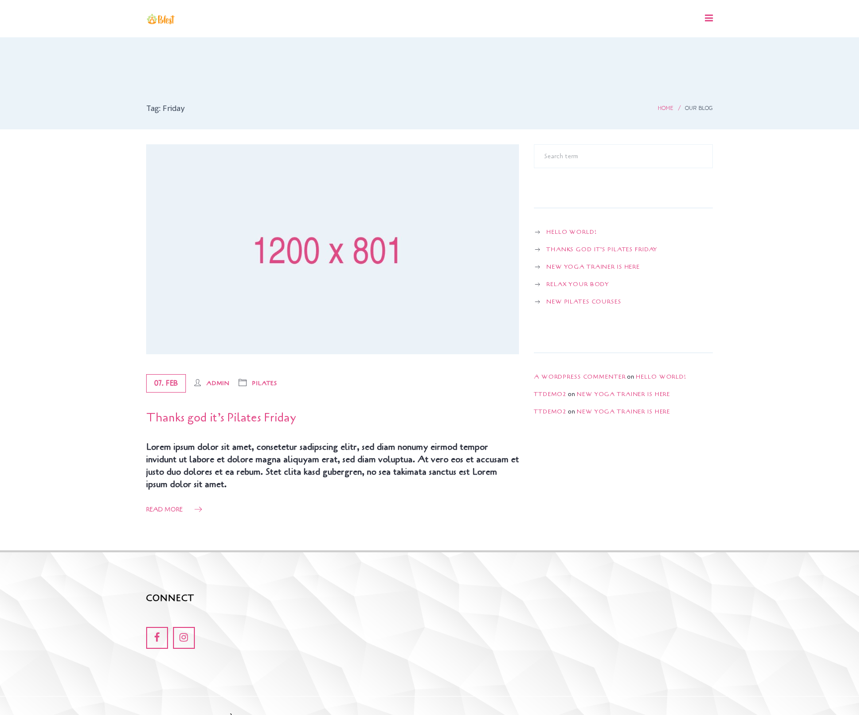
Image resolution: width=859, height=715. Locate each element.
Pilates (264, 383)
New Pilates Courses (583, 302)
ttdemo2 (550, 394)
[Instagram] (184, 638)
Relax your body (577, 284)
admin (218, 383)
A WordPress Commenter (579, 377)
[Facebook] (157, 638)
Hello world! (571, 232)
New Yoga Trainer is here (593, 267)
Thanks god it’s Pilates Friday (221, 417)
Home (665, 107)
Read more (164, 509)
